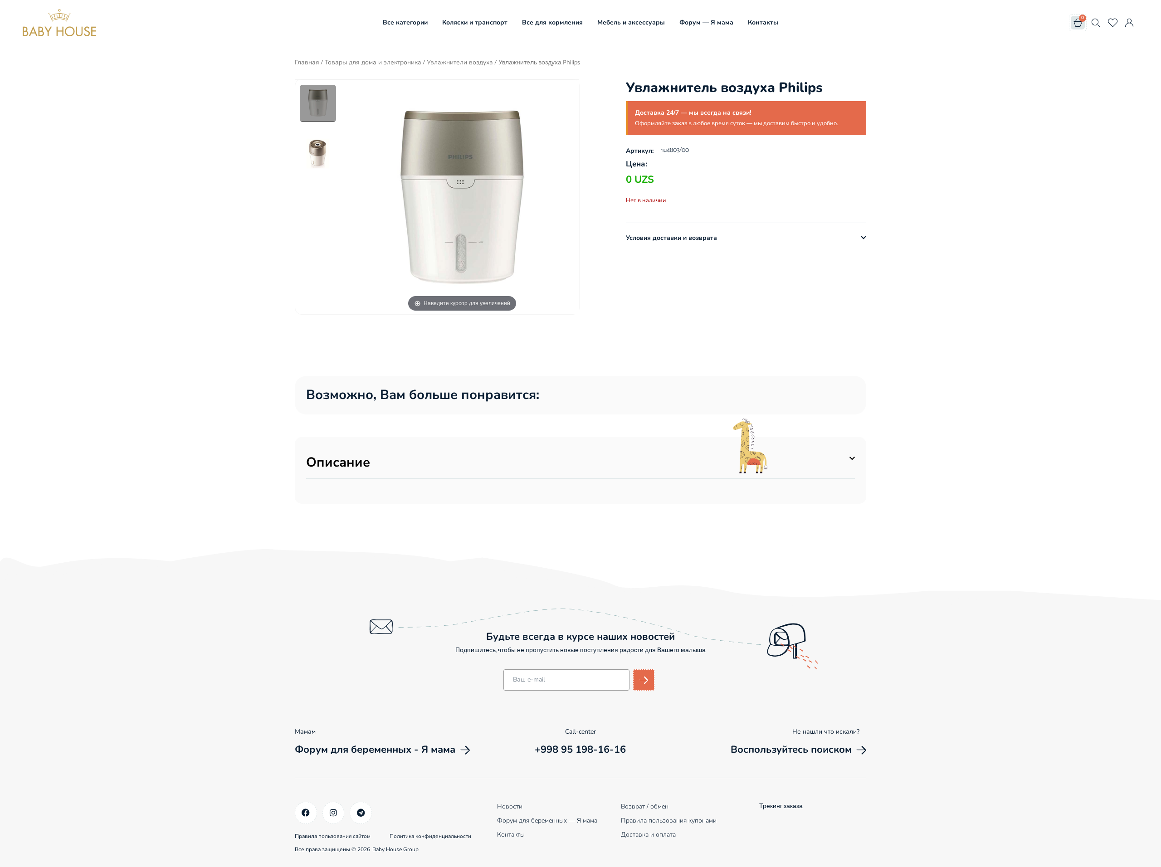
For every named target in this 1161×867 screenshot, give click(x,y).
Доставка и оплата (648, 834)
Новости (509, 806)
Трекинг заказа (781, 806)
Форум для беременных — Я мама (547, 820)
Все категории (405, 22)
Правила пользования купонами (669, 820)
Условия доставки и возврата (671, 238)
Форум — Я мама (706, 22)
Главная (307, 62)
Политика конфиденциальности (430, 836)
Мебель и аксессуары (631, 22)
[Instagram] (333, 813)
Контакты (763, 22)
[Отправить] (643, 680)
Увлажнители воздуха (460, 62)
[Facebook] (306, 813)
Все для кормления (552, 22)
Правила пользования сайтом (333, 836)
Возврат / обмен (644, 806)
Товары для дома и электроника (373, 62)
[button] (746, 238)
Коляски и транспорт (474, 22)
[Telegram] (361, 813)
